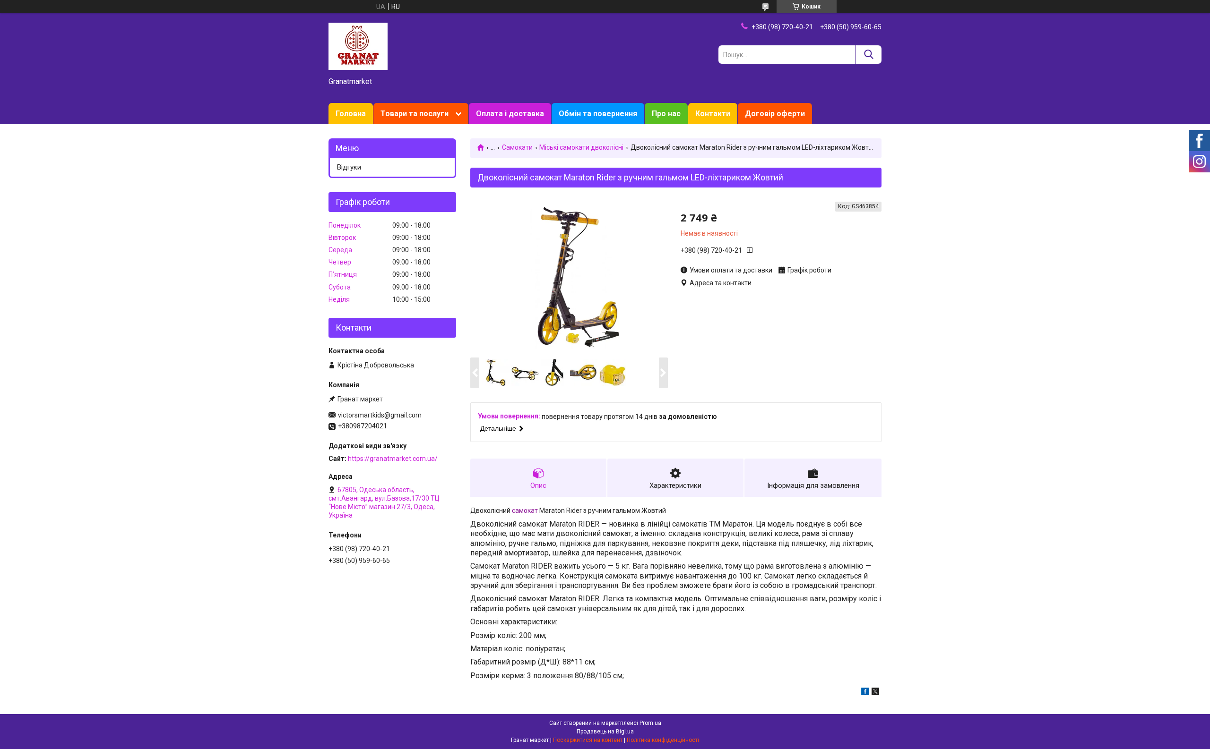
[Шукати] (869, 54)
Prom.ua (650, 723)
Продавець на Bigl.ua (605, 731)
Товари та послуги (414, 113)
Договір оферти (775, 113)
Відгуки (349, 167)
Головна (351, 113)
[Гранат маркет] (358, 46)
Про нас (666, 113)
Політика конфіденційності (663, 740)
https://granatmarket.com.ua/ (393, 458)
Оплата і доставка (510, 113)
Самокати (517, 147)
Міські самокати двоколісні (581, 147)
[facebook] (865, 693)
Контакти (712, 113)
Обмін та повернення (598, 113)
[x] (875, 693)
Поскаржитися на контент (587, 740)
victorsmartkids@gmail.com (380, 415)
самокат (525, 510)
